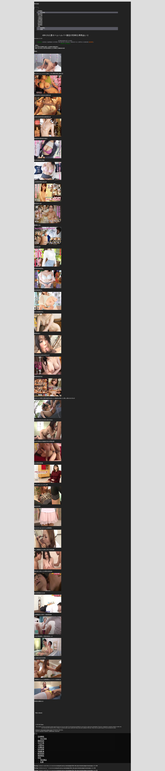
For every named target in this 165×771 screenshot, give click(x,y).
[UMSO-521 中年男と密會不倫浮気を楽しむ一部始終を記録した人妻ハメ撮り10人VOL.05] (47, 395)
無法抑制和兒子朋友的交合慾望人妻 (42, 95)
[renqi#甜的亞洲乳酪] (47, 460)
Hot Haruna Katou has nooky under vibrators (43, 419)
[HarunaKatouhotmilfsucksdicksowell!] (47, 352)
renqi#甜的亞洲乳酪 (38, 463)
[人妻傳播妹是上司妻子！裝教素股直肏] (47, 612)
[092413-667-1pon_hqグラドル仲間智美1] (47, 525)
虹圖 (41, 29)
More (39, 26)
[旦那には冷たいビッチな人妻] (47, 482)
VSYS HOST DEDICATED (46, 730)
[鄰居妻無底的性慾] (47, 374)
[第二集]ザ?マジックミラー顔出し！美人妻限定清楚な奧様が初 (48, 73)
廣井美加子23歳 (37, 203)
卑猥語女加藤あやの (38, 701)
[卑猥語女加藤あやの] (47, 698)
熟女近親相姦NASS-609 (39, 592)
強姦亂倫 (40, 21)
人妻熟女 (40, 17)
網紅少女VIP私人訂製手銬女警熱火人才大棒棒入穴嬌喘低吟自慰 (50, 48)
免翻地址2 (68, 43)
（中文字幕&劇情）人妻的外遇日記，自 (43, 636)
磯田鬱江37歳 (37, 225)
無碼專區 (40, 25)
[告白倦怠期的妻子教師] (47, 157)
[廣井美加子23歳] (47, 201)
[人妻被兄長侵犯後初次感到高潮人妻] (47, 114)
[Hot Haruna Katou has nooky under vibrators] (47, 417)
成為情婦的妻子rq (38, 290)
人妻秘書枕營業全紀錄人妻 (40, 181)
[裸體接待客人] (47, 331)
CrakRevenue (51, 731)
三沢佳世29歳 (37, 246)
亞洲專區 (40, 11)
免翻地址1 (63, 43)
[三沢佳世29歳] (47, 244)
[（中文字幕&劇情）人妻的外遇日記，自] (47, 634)
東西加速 (40, 42)
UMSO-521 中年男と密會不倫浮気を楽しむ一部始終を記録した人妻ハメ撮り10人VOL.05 (54, 398)
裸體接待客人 (37, 333)
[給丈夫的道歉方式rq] (47, 309)
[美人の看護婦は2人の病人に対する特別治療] (47, 547)
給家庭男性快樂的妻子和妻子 (41, 138)
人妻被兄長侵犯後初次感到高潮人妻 (42, 116)
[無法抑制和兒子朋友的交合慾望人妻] (47, 92)
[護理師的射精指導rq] (47, 266)
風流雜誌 (42, 28)
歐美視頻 (40, 23)
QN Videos (41, 724)
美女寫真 (42, 12)
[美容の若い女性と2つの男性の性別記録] (47, 569)
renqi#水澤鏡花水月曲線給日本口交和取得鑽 (44, 441)
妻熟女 (36, 45)
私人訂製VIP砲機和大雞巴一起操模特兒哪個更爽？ (47, 46)
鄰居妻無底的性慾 (38, 376)
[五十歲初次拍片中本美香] (47, 655)
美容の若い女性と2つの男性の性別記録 (43, 571)
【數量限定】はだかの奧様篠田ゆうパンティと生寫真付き (47, 679)
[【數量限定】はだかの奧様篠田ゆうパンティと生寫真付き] (47, 677)
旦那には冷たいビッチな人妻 (41, 484)
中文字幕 (40, 15)
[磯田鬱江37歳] (47, 222)
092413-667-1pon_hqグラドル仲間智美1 (43, 527)
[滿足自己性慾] (47, 504)
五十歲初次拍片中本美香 (40, 657)
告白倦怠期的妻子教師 (39, 160)
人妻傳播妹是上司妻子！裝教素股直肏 (43, 614)
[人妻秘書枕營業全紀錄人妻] (47, 179)
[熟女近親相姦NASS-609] (47, 590)
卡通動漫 (40, 18)
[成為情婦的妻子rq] (47, 287)
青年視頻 (36, 3)
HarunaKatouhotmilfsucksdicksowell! (42, 355)
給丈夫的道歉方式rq (38, 311)
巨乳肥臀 (40, 20)
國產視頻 (40, 14)
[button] (36, 32)
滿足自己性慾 (37, 506)
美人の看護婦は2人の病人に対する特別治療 (44, 549)
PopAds (46, 731)
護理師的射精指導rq (38, 268)
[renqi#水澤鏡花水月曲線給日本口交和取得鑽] (47, 439)
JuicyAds (57, 731)
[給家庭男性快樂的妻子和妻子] (47, 136)
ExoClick (42, 731)
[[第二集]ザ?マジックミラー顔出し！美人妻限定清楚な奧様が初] (47, 71)
